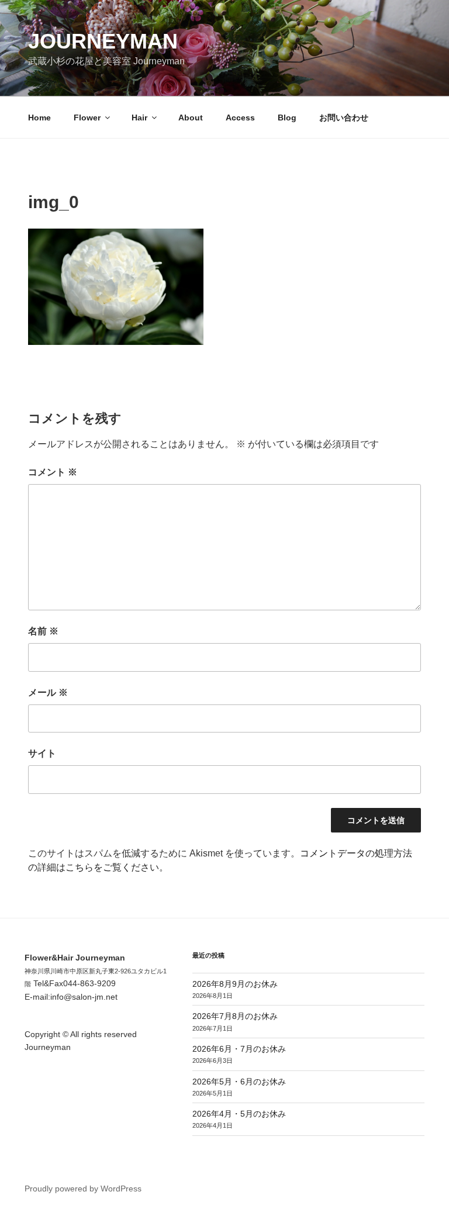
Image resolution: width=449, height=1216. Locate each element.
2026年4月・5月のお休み (239, 1113)
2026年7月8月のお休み (235, 1016)
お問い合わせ (343, 117)
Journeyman (103, 41)
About (190, 117)
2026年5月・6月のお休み (239, 1081)
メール (48, 692)
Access (240, 117)
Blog (287, 117)
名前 (43, 631)
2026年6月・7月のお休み (239, 1048)
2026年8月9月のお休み (235, 984)
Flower (87, 117)
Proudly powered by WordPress (83, 1188)
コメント (52, 472)
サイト (42, 753)
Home (39, 117)
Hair (139, 117)
